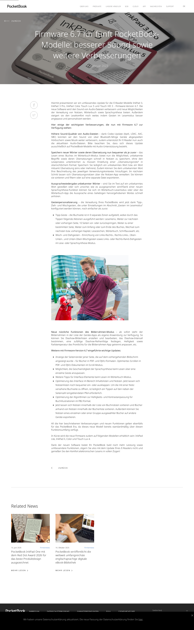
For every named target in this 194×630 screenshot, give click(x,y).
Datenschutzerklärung (58, 611)
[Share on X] (34, 115)
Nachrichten (156, 6)
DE (184, 6)
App (144, 6)
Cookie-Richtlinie (126, 611)
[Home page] (17, 6)
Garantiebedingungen (88, 611)
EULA (108, 611)
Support (170, 6)
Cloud (135, 6)
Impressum (34, 611)
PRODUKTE (97, 6)
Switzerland (157, 610)
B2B (126, 6)
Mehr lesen (19, 570)
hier (140, 619)
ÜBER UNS (84, 6)
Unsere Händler (113, 6)
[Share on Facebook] (34, 105)
